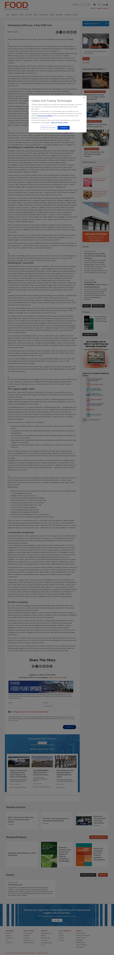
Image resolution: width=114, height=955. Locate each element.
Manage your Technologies (49, 127)
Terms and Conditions (45, 116)
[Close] (84, 98)
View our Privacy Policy (59, 123)
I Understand (63, 127)
